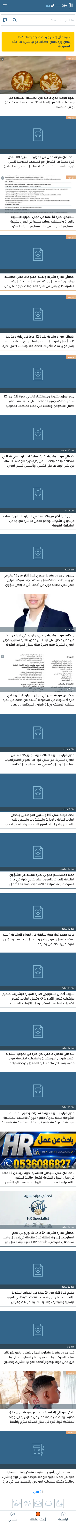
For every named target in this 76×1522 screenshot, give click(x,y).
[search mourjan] (15, 20)
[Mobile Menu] (4, 6)
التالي (36, 1491)
